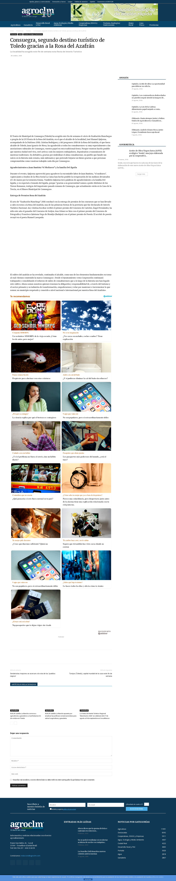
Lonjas (70, 2)
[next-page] (15, 723)
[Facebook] (148, 1)
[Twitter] (160, 1)
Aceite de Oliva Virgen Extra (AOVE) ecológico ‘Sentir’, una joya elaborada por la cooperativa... (146, 153)
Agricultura (15, 25)
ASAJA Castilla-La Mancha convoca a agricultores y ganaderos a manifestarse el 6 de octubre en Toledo (25, 716)
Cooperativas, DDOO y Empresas (88, 24)
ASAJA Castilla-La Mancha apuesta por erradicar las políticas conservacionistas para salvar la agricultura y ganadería (60, 716)
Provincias (153, 25)
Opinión (92, 2)
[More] (40, 61)
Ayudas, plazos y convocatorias (39, 2)
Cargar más (141, 174)
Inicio (12, 31)
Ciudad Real (84, 710)
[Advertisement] (61, 641)
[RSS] (156, 1)
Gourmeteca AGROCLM (105, 2)
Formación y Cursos (59, 2)
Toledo (28, 31)
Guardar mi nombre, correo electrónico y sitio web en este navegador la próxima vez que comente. (54, 780)
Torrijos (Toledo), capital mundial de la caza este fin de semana (90, 674)
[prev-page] (11, 723)
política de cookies (157, 877)
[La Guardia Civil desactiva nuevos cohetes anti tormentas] (70, 854)
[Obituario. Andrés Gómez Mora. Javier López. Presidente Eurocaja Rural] (124, 133)
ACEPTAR (88, 879)
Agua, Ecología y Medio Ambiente (63, 24)
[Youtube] (164, 1)
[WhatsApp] (29, 61)
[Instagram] (152, 1)
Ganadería (28, 25)
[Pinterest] (23, 61)
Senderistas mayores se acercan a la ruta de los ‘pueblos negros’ (32, 674)
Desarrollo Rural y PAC (43, 24)
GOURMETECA (126, 144)
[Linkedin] (34, 61)
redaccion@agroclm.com (30, 856)
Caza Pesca (141, 24)
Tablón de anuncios (81, 2)
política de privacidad (69, 809)
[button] (163, 24)
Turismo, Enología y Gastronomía (111, 24)
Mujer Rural (131, 24)
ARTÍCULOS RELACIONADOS (24, 684)
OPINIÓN (123, 78)
